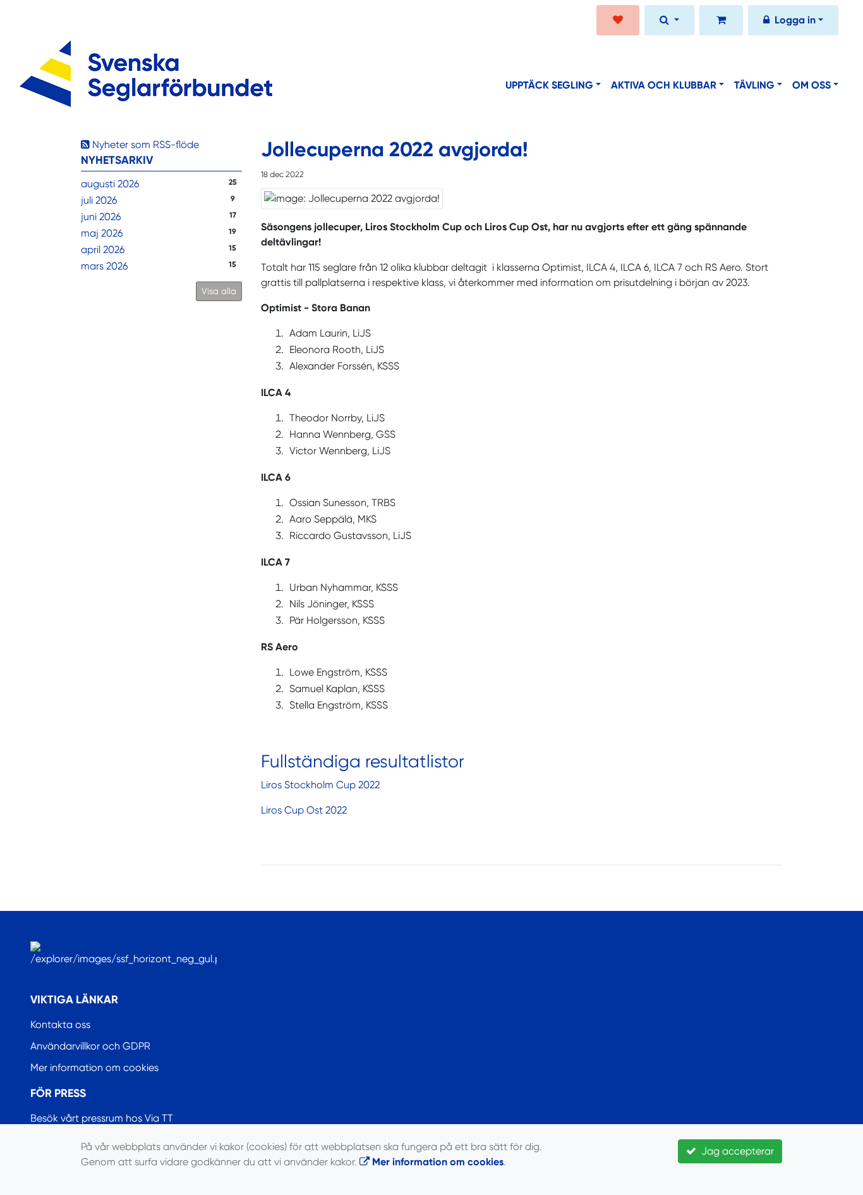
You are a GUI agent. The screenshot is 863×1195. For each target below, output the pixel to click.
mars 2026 (104, 266)
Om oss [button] (811, 85)
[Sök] (669, 21)
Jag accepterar (735, 1151)
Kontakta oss (60, 1025)
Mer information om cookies (94, 1068)
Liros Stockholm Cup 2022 (320, 785)
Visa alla (219, 291)
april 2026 (102, 250)
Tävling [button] (754, 85)
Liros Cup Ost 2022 (304, 810)
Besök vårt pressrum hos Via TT (101, 1118)
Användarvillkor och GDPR (90, 1046)
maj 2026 (102, 233)
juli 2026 (99, 200)
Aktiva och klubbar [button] (663, 85)
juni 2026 (101, 217)
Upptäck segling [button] (549, 85)
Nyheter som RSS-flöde (144, 145)
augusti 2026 (110, 184)
